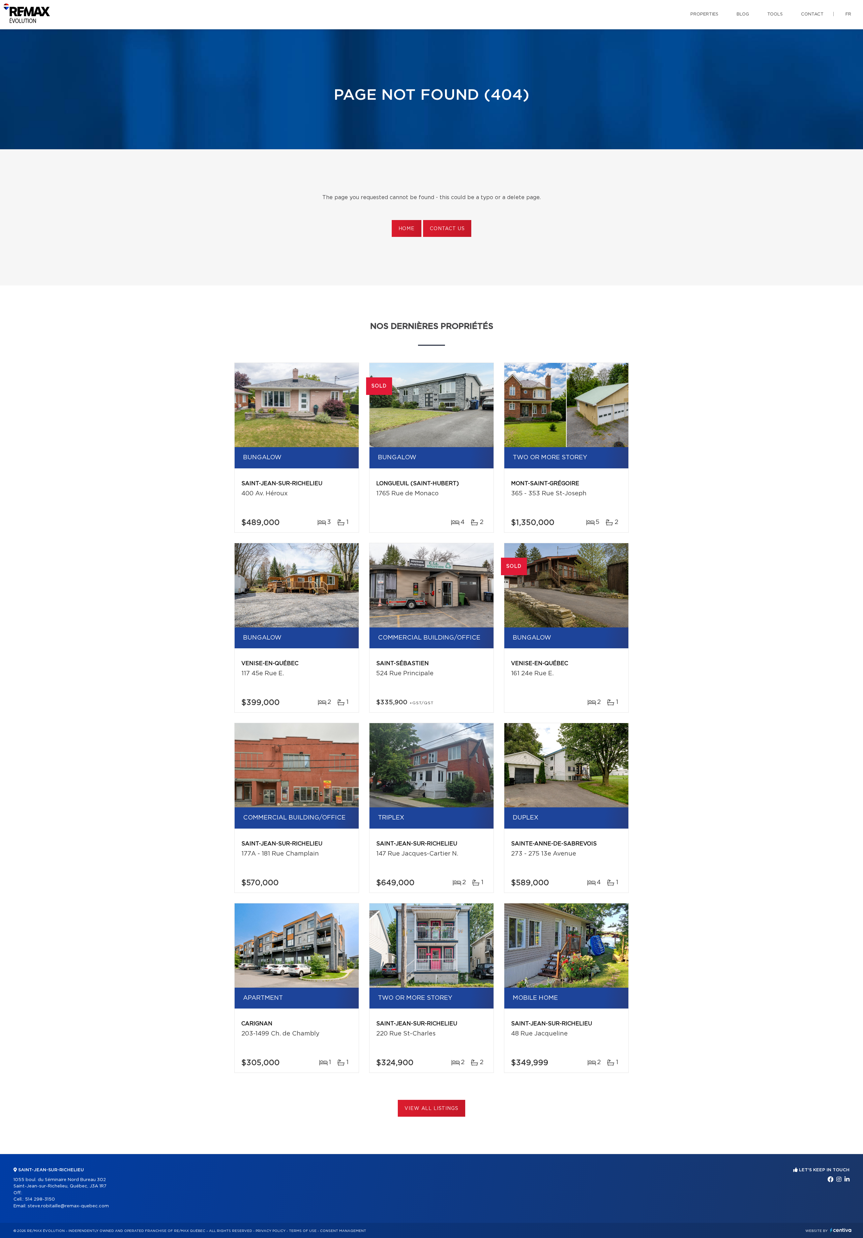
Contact (812, 14)
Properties (704, 14)
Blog (743, 14)
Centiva (841, 1230)
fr (848, 14)
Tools (775, 14)
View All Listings (431, 1108)
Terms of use (303, 1231)
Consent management (343, 1231)
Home (406, 228)
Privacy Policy (271, 1231)
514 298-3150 (40, 1199)
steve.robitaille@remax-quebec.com (68, 1206)
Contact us (447, 228)
